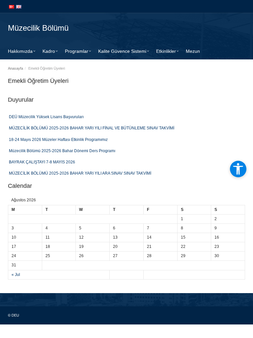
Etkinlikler (166, 51)
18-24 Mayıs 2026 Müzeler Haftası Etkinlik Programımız (58, 138)
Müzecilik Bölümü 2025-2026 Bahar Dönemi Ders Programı (62, 150)
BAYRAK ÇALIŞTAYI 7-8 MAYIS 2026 (42, 161)
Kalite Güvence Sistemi (122, 51)
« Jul (16, 274)
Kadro (48, 51)
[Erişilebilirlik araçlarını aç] (238, 169)
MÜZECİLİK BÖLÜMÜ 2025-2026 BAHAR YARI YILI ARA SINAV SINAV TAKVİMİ (80, 172)
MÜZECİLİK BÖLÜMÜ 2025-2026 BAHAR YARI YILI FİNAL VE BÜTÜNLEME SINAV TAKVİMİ (91, 127)
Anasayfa (15, 68)
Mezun (193, 51)
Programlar (76, 51)
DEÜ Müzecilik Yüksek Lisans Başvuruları (46, 116)
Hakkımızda (20, 51)
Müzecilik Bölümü (38, 27)
